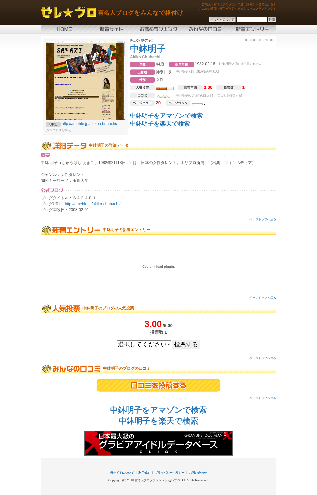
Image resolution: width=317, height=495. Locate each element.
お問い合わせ (198, 472)
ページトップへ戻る (262, 219)
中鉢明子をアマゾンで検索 (166, 115)
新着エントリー (252, 29)
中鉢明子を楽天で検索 (160, 123)
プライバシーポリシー (170, 472)
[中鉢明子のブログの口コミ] (194, 95)
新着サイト (111, 29)
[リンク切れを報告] (58, 130)
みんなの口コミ (205, 29)
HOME (64, 29)
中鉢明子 (148, 48)
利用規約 (144, 472)
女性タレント (72, 174)
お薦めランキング (158, 29)
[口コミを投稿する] (229, 95)
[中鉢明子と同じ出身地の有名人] (197, 71)
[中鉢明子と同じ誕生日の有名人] (240, 64)
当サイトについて (122, 472)
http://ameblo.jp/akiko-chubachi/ (89, 124)
